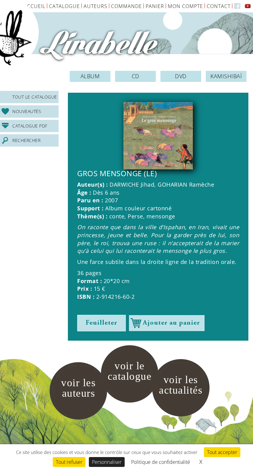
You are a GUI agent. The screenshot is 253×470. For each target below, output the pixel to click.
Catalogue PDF (30, 126)
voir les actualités (180, 385)
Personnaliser (107, 462)
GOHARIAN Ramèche (186, 184)
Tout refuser (69, 462)
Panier (155, 6)
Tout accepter (222, 452)
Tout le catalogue (34, 97)
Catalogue (64, 6)
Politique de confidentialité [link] (160, 462)
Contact (218, 6)
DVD (181, 76)
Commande (126, 6)
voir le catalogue (130, 371)
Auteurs (95, 6)
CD (135, 76)
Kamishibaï (226, 76)
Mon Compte (185, 6)
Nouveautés (26, 111)
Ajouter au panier (171, 323)
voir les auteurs (78, 388)
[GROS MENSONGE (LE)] (158, 136)
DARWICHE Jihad (132, 184)
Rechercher (26, 140)
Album (90, 76)
